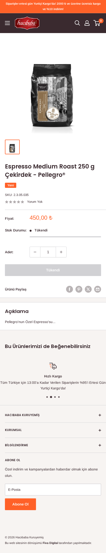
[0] (97, 23)
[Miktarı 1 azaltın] (35, 252)
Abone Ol (20, 504)
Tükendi (53, 270)
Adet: (9, 252)
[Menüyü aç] (7, 23)
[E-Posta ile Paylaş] (97, 289)
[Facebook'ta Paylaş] (69, 289)
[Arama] (77, 23)
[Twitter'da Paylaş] (88, 289)
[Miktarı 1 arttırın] (61, 252)
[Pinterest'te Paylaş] (78, 289)
